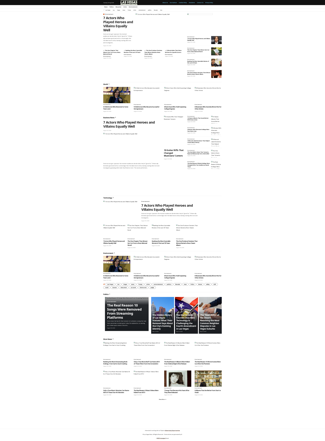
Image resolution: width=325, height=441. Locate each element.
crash (106, 288)
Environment (108, 254)
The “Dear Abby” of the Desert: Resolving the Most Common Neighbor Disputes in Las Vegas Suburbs (209, 322)
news (124, 10)
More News (107, 340)
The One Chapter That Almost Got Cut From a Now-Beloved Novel (112, 52)
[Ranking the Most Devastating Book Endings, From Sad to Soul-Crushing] (116, 350)
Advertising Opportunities (172, 432)
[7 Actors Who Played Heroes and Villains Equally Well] (160, 30)
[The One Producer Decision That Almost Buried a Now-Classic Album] (216, 74)
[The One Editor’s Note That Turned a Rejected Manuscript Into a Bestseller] (216, 154)
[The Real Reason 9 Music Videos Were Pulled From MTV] (147, 379)
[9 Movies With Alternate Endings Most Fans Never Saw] (216, 131)
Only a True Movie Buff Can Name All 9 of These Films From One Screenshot (147, 363)
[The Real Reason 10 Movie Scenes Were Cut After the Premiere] (208, 350)
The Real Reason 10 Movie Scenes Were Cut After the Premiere (208, 363)
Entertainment (109, 14)
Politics (106, 295)
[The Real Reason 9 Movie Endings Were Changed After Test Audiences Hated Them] (216, 165)
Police (192, 285)
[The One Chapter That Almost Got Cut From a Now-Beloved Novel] (216, 51)
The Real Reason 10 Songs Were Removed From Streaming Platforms (124, 312)
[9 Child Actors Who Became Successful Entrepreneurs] (147, 95)
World (105, 84)
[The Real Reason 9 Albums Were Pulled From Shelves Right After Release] (177, 350)
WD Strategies (161, 439)
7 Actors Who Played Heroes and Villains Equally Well (118, 23)
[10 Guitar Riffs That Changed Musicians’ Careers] (174, 132)
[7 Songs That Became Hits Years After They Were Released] (177, 379)
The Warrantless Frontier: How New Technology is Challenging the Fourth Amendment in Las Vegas (186, 322)
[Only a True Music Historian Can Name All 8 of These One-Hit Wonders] (116, 379)
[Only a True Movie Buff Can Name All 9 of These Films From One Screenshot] (147, 350)
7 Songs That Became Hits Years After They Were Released (176, 392)
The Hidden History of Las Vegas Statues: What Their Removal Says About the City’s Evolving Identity (162, 322)
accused (133, 288)
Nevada (156, 10)
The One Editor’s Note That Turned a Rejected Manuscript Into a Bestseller (198, 153)
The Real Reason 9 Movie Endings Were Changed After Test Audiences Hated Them (198, 165)
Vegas (118, 10)
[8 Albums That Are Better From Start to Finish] (208, 379)
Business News (109, 117)
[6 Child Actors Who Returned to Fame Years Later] (116, 95)
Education (124, 288)
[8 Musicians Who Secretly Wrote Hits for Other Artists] (208, 95)
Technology (107, 198)
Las (114, 10)
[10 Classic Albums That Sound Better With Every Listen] (216, 120)
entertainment (142, 10)
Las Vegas (107, 10)
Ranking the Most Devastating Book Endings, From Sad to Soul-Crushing (115, 363)
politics (149, 10)
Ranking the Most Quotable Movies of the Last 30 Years (161, 243)
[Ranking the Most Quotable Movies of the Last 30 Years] (216, 63)
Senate (114, 288)
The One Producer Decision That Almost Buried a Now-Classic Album (153, 52)
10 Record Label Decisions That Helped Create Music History (198, 141)
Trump (129, 10)
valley (208, 285)
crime (134, 10)
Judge (152, 288)
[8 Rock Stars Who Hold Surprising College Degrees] (177, 95)
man (161, 10)
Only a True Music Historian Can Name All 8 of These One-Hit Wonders (116, 392)
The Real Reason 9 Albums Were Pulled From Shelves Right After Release (177, 363)
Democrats (143, 288)
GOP (215, 285)
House (200, 285)
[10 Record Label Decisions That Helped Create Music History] (216, 142)
